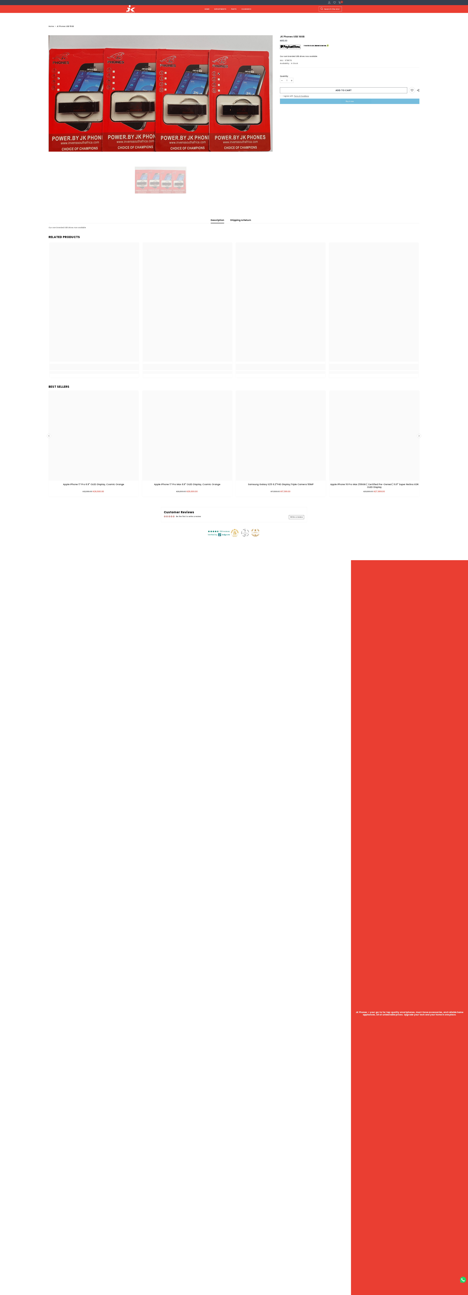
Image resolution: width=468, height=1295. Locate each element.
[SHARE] (417, 90)
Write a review (296, 517)
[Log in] (329, 2)
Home (51, 26)
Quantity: (284, 76)
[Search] (330, 9)
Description (217, 220)
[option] (161, 93)
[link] (94, 367)
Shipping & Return (240, 220)
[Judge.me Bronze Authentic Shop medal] (255, 533)
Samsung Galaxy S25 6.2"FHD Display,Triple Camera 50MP (281, 484)
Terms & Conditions (301, 96)
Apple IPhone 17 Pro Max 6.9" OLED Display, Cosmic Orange (187, 484)
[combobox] (330, 9)
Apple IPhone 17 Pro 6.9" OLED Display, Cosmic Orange (93, 484)
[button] (49, 436)
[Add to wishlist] (412, 90)
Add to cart (344, 90)
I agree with (288, 96)
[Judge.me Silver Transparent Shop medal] (245, 533)
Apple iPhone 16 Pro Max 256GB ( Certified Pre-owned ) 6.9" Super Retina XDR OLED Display (374, 486)
